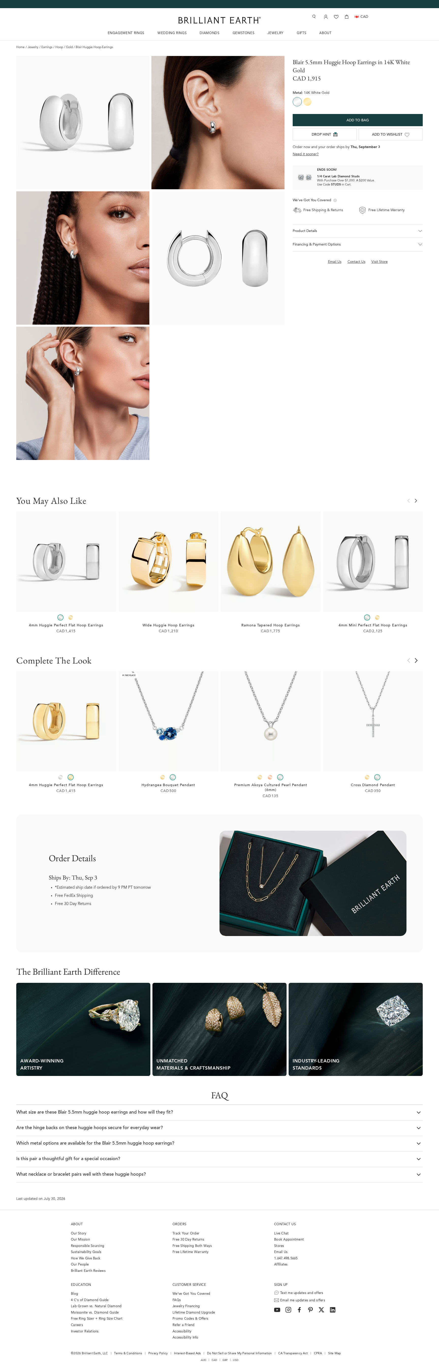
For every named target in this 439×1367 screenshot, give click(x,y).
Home (20, 47)
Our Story (78, 1233)
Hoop (59, 47)
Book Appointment (289, 1239)
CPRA (318, 1353)
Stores (279, 1246)
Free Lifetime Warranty (191, 1252)
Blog (74, 1294)
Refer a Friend (184, 1325)
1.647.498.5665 (286, 1258)
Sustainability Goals (86, 1252)
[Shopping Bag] (346, 16)
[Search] (313, 17)
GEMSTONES (244, 33)
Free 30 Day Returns (73, 904)
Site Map (334, 1353)
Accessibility (182, 1331)
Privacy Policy (158, 1353)
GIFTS (301, 33)
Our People (80, 1264)
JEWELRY (276, 33)
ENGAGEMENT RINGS (126, 33)
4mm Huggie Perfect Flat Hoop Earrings (66, 625)
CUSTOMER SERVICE (189, 1285)
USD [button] (235, 1360)
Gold (69, 47)
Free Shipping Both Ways (192, 1246)
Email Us (281, 1252)
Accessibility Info (185, 1337)
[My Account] (325, 16)
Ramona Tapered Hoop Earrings (270, 625)
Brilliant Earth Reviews (88, 1271)
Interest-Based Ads (187, 1353)
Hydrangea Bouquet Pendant (168, 785)
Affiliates (281, 1264)
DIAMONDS (209, 33)
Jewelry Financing (186, 1306)
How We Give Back (85, 1258)
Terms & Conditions (128, 1353)
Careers (77, 1325)
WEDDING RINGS (172, 33)
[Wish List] (336, 16)
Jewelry (33, 47)
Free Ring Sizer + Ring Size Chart (97, 1318)
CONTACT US (285, 1224)
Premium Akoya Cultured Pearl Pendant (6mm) (270, 788)
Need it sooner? (306, 154)
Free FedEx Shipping (74, 896)
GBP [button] (225, 1360)
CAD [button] (214, 1360)
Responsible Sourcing (87, 1246)
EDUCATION (81, 1285)
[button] (358, 231)
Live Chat (281, 1233)
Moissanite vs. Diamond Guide (95, 1312)
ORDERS (179, 1224)
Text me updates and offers (301, 1293)
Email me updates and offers (302, 1300)
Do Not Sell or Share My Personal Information (239, 1353)
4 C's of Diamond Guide (90, 1300)
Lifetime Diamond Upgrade (194, 1312)
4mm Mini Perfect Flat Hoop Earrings (373, 625)
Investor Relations (85, 1331)
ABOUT (325, 33)
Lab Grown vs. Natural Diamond (96, 1306)
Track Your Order (186, 1233)
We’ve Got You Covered (191, 1294)
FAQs (177, 1300)
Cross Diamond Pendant (373, 785)
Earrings (46, 47)
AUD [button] (203, 1360)
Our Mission (80, 1239)
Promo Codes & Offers (190, 1318)
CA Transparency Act (293, 1353)
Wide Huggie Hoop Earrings (168, 625)
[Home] (219, 20)
